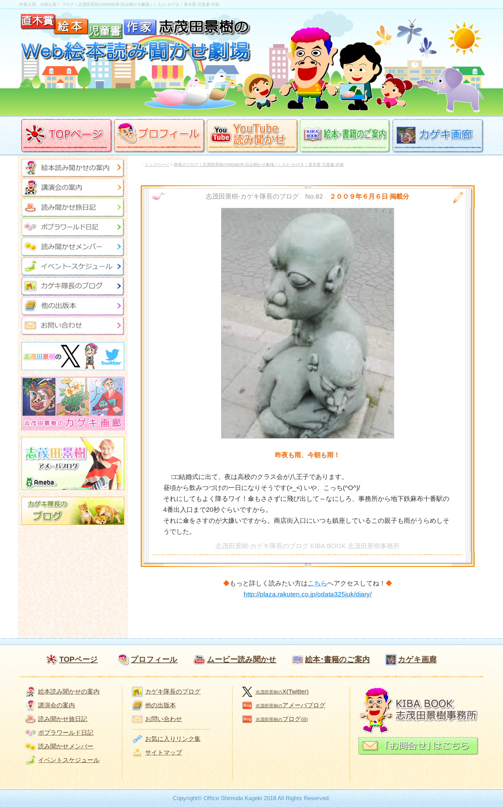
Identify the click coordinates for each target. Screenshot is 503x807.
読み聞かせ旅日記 (62, 719)
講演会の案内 (56, 705)
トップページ (157, 164)
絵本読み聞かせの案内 (69, 691)
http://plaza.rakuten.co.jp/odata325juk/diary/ (308, 594)
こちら (317, 583)
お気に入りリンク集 (173, 738)
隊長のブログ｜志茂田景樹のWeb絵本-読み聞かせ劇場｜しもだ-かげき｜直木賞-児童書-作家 (259, 164)
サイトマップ (163, 752)
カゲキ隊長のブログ (173, 691)
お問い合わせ (163, 719)
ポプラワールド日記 (65, 732)
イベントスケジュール (69, 760)
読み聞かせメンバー (65, 746)
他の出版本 (160, 705)
